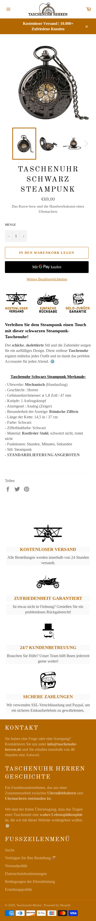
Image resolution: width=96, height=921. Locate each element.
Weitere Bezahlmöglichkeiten (47, 279)
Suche (10, 850)
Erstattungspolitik (18, 889)
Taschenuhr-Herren (29, 905)
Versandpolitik (16, 866)
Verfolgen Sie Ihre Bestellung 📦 (31, 858)
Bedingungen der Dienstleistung (30, 881)
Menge (10, 224)
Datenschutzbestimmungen (26, 874)
